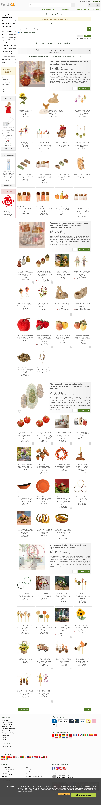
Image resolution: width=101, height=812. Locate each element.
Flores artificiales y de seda (9, 48)
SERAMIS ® (5, 776)
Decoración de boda (7, 29)
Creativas (6, 87)
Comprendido (83, 795)
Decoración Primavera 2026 (9, 40)
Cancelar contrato (7, 731)
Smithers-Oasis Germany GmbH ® (36, 776)
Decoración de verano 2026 (9, 34)
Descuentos (5, 739)
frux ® (27, 767)
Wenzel (5, 77)
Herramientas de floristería (9, 54)
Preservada (6, 82)
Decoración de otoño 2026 (50, 9)
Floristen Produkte (7, 767)
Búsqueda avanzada (84, 38)
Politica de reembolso (8, 726)
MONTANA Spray (7, 774)
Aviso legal (5, 720)
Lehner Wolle (5, 772)
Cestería (4, 20)
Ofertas (87, 709)
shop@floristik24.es (8, 746)
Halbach (28, 770)
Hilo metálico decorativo (8, 56)
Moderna (6, 89)
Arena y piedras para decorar (9, 15)
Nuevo (87, 9)
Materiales (6, 84)
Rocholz (28, 774)
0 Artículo (92, 5)
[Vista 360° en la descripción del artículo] (33, 282)
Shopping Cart (85, 1)
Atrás (80, 36)
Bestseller (79, 9)
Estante (5, 79)
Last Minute (95, 9)
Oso (4, 91)
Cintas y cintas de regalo (8, 23)
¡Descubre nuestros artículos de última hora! (8, 213)
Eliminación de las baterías (9, 733)
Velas (3, 62)
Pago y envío (5, 737)
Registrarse (96, 1)
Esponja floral (5, 43)
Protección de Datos (7, 724)
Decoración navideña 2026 (9, 37)
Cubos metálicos (6, 26)
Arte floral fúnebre (7, 17)
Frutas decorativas (7, 51)
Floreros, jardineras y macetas (9, 45)
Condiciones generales (8, 722)
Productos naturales (7, 59)
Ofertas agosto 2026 (67, 9)
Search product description (27, 32)
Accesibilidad (6, 735)
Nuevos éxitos (23, 709)
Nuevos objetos (9, 155)
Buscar (88, 36)
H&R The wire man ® (8, 770)
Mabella (28, 772)
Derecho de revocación (8, 728)
